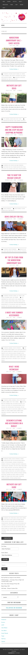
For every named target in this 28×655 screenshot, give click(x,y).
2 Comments (19, 489)
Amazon (3, 641)
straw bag (11, 121)
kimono (10, 469)
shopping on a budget (11, 474)
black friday (5, 167)
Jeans (10, 75)
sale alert (15, 79)
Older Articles (7, 538)
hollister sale (15, 467)
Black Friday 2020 (5, 586)
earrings (19, 299)
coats (16, 299)
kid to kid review (4, 469)
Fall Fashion (22, 74)
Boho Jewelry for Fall (14, 216)
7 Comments (20, 135)
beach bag (24, 402)
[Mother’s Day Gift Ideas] (14, 98)
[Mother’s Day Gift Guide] (14, 497)
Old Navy (3, 638)
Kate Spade (20, 403)
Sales (21, 75)
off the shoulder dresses (16, 405)
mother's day (6, 121)
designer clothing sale (6, 464)
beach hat (3, 403)
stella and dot (9, 409)
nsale (10, 79)
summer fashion (13, 410)
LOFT (2, 625)
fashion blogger (4, 465)
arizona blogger (6, 460)
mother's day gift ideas (8, 526)
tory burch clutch (16, 358)
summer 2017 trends (5, 410)
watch (6, 210)
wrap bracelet (11, 210)
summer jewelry (22, 355)
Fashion (8, 1)
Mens (17, 165)
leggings (6, 302)
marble (19, 208)
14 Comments (20, 219)
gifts (2, 121)
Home (4, 1)
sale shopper (17, 471)
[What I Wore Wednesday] (14, 379)
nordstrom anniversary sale (19, 302)
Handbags (7, 75)
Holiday (21, 4)
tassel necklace (9, 358)
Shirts (24, 75)
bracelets (22, 249)
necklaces (19, 251)
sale (12, 79)
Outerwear (17, 75)
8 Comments (19, 428)
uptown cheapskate (22, 169)
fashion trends (12, 301)
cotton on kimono (8, 462)
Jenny (17, 45)
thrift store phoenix (14, 476)
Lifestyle (15, 1)
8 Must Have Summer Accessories (14, 314)
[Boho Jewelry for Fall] (14, 226)
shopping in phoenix (18, 473)
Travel (11, 4)
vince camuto (16, 306)
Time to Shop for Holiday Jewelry (14, 176)
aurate (11, 519)
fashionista (11, 465)
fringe (16, 301)
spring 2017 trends (20, 474)
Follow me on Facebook (14, 608)
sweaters (3, 306)
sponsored (24, 251)
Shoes (2, 77)
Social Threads (4, 633)
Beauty (20, 1)
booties (10, 299)
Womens (9, 77)
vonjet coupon (12, 530)
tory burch (23, 121)
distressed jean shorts (15, 464)
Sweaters (6, 77)
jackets (19, 301)
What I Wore (18, 119)
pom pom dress (11, 407)
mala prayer (14, 251)
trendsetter (21, 476)
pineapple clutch (4, 353)
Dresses (17, 74)
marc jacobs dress (16, 469)
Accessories (5, 74)
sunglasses (3, 412)
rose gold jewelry (12, 353)
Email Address (4, 552)
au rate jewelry (6, 519)
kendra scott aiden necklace (20, 351)
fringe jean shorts (8, 467)
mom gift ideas (15, 525)
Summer (7, 402)
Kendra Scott (10, 351)
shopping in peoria (9, 473)
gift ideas (16, 523)
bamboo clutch (14, 349)
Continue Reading (14, 69)
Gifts (4, 119)
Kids (15, 165)
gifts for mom (21, 523)
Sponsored (21, 165)
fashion (6, 301)
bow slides (20, 349)
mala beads (9, 251)
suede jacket (18, 304)
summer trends (20, 357)
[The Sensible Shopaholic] (14, 17)
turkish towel (14, 412)
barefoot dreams (16, 519)
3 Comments (19, 317)
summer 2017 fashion (22, 409)
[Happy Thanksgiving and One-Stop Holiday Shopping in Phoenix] (14, 142)
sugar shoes (14, 409)
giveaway (5, 351)
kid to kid (11, 167)
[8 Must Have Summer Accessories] (14, 325)
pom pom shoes (17, 407)
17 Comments (19, 371)
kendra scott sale (22, 467)
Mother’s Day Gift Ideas (14, 87)
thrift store (15, 169)
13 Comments (20, 180)
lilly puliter (8, 405)
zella (20, 306)
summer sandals (13, 357)
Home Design (5, 4)
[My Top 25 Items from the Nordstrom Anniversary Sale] (14, 272)
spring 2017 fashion (9, 528)
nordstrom (17, 77)
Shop (16, 4)
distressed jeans (9, 403)
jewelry (16, 208)
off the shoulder (11, 304)
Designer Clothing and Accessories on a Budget (14, 423)
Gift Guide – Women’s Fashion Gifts (9, 588)
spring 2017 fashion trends (19, 528)
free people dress (17, 465)
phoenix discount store (18, 167)
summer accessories (5, 355)
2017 (22, 297)
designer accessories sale (18, 462)
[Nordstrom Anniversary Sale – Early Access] (14, 53)
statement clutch (20, 353)
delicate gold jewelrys (9, 521)
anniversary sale (4, 299)
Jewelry (13, 75)
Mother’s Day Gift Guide (14, 486)
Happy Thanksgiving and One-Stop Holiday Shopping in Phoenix (14, 129)
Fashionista (11, 653)
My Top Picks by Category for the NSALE (10, 577)
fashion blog (23, 464)
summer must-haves (5, 357)
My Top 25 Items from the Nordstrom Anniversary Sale (14, 260)
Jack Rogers (15, 403)
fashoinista (11, 523)
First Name (3, 546)
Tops (13, 297)
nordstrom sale (4, 304)
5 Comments (19, 90)
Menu (3, 25)
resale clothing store (9, 471)
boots (13, 299)
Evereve (3, 622)
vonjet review (19, 530)
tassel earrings (17, 121)
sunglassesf (23, 304)
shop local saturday (8, 169)
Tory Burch (3, 630)
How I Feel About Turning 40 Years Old (10, 583)
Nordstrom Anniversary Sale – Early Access (14, 40)
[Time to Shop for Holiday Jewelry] (14, 187)
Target (2, 636)
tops (6, 306)
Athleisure (10, 74)
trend (8, 530)
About (4, 7)
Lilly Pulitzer (9, 525)
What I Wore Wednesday (14, 368)
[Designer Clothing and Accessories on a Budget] (14, 435)
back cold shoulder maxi (16, 460)
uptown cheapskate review (15, 478)
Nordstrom (3, 619)
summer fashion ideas (14, 355)
